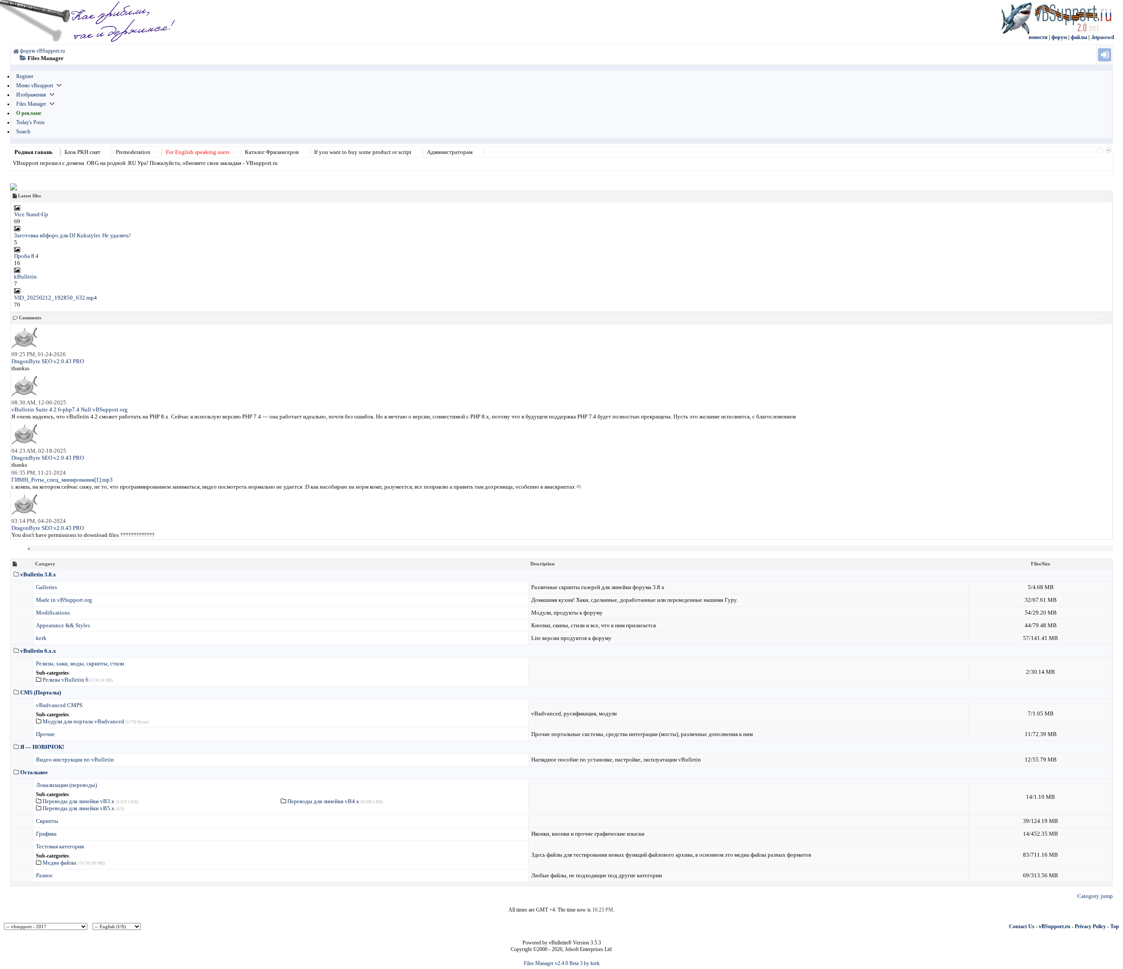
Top (1114, 926)
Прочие (45, 734)
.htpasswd (1102, 37)
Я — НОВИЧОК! (42, 747)
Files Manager (31, 104)
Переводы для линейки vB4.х (323, 801)
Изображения (31, 95)
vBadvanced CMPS (59, 705)
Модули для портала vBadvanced (83, 721)
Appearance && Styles (63, 625)
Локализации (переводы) (66, 785)
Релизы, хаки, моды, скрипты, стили (80, 663)
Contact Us (1021, 926)
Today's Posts (30, 122)
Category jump (1095, 896)
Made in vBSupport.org (64, 600)
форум (1059, 37)
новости (1038, 37)
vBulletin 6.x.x (38, 650)
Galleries (46, 587)
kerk (41, 638)
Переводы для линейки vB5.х (78, 808)
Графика (46, 833)
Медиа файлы (59, 862)
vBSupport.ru (1054, 926)
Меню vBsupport (34, 85)
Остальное (34, 772)
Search (23, 132)
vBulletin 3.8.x (38, 574)
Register (24, 76)
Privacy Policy (1090, 926)
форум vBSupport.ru (42, 51)
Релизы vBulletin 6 (66, 679)
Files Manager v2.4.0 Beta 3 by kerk (562, 963)
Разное (44, 875)
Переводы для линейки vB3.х (78, 801)
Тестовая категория (60, 846)
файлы (1079, 37)
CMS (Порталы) (40, 692)
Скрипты (47, 821)
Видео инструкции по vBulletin (75, 759)
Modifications (53, 612)
